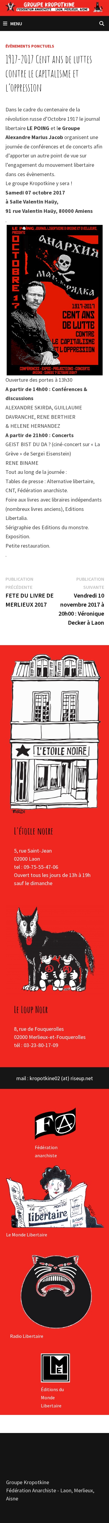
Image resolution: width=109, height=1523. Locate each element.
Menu (16, 23)
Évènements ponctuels (29, 46)
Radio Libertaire (26, 1336)
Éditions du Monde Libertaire (52, 1397)
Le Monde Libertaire (26, 1235)
